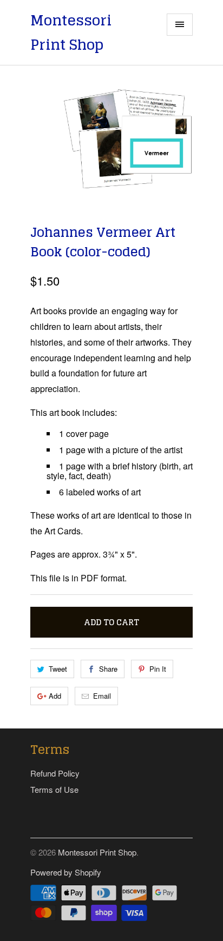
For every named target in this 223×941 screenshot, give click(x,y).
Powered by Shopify (65, 872)
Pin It (157, 669)
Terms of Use (54, 789)
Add (55, 696)
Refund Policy (55, 773)
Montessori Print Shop (71, 32)
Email (102, 696)
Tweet (58, 669)
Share (108, 669)
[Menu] (180, 25)
